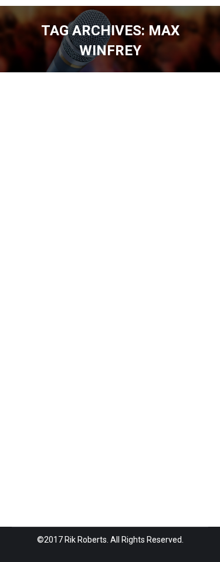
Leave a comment (148, 315)
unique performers (127, 288)
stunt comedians (57, 288)
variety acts (47, 302)
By (37, 315)
